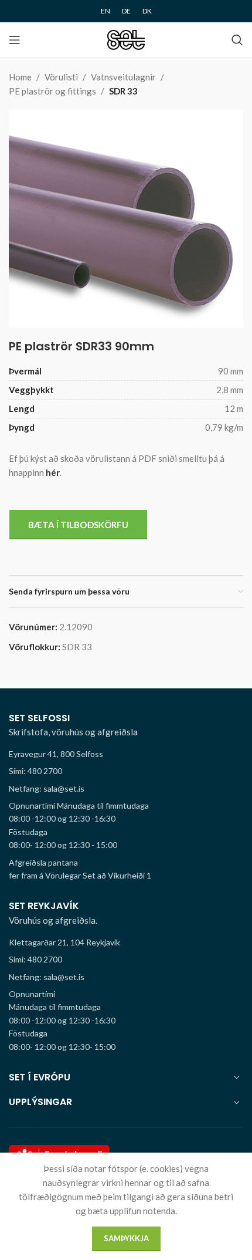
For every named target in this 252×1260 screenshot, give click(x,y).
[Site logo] (126, 38)
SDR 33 (123, 91)
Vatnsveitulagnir (123, 77)
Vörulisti (61, 77)
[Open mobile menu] (14, 40)
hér (53, 472)
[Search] (237, 40)
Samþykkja (126, 1238)
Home (20, 77)
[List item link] (126, 771)
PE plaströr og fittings (52, 91)
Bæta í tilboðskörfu (78, 524)
